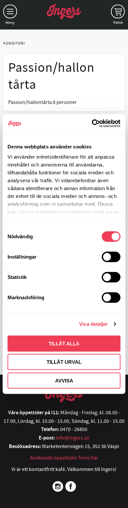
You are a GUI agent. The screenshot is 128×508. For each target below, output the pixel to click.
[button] (10, 11)
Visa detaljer (93, 324)
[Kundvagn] (118, 11)
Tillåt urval (64, 362)
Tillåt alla (64, 343)
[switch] (111, 256)
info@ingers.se (72, 438)
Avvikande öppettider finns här (64, 458)
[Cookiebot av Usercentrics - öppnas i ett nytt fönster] (92, 123)
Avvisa (64, 380)
